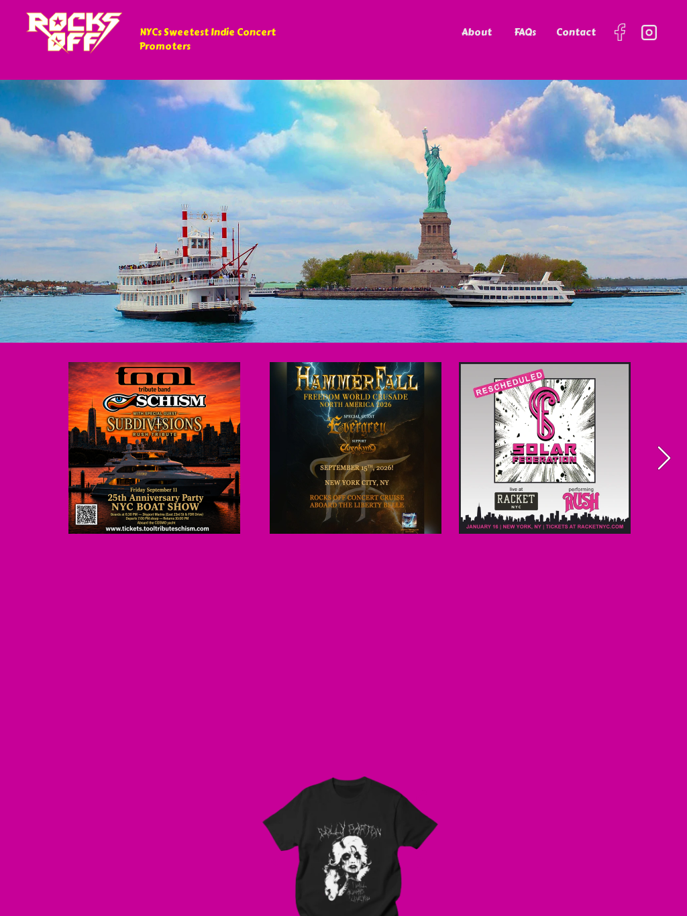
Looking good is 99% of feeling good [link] (345, 868)
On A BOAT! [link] (115, 476)
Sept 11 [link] (113, 420)
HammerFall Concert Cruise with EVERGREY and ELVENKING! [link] (349, 461)
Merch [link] (301, 834)
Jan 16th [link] (511, 420)
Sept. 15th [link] (330, 420)
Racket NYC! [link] (507, 476)
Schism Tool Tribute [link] (140, 446)
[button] (664, 458)
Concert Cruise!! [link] (129, 461)
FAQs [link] (525, 32)
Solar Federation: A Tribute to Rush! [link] (531, 454)
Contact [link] (576, 32)
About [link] (477, 32)
